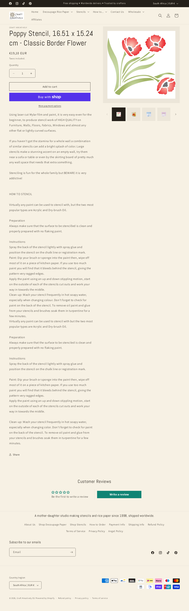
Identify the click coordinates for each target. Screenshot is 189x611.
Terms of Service (75, 531)
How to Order (98, 524)
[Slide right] (176, 114)
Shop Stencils (78, 524)
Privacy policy (82, 598)
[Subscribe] (71, 552)
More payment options (50, 105)
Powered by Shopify (45, 598)
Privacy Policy (97, 531)
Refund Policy (156, 524)
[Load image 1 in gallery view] (118, 114)
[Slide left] (107, 114)
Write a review (119, 494)
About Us (29, 524)
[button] (57, 12)
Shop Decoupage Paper (52, 524)
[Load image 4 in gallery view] (163, 114)
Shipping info (136, 524)
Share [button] (16, 454)
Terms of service (100, 598)
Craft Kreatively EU (26, 598)
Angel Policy (115, 531)
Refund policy (64, 598)
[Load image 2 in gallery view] (133, 114)
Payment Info (117, 524)
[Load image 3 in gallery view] (148, 114)
